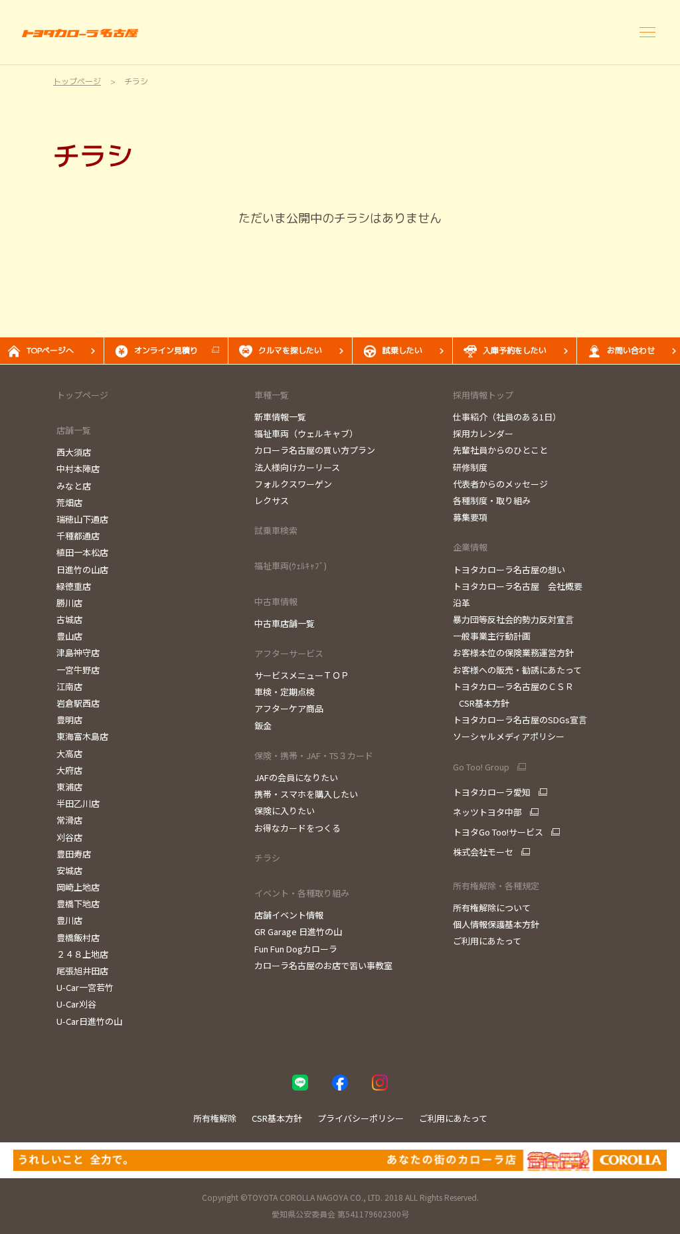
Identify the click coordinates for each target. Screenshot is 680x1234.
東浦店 (69, 786)
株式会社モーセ (483, 852)
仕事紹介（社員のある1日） (507, 416)
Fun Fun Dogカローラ (295, 948)
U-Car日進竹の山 (89, 1021)
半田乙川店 (78, 803)
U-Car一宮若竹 (85, 987)
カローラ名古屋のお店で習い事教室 (323, 965)
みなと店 (73, 486)
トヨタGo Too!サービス (498, 832)
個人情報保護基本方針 (496, 924)
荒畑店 (69, 502)
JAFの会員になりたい (296, 777)
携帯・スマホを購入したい (306, 794)
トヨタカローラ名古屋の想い (509, 569)
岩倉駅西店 (78, 703)
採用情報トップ (483, 395)
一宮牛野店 (78, 669)
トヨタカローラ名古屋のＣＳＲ (513, 686)
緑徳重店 (73, 586)
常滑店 (69, 820)
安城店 (69, 870)
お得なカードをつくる (297, 828)
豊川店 (69, 920)
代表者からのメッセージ (500, 484)
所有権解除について (492, 907)
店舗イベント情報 (288, 915)
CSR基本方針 (481, 703)
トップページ (82, 395)
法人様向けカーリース (297, 467)
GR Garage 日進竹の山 (298, 931)
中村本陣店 (78, 468)
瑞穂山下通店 (82, 519)
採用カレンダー (483, 433)
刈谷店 (69, 837)
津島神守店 (78, 652)
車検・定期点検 (284, 691)
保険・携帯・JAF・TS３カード (313, 755)
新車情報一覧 (280, 416)
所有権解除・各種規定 (496, 885)
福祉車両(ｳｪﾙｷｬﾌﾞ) (290, 565)
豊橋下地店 (78, 903)
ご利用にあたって (487, 940)
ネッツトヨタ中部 (487, 812)
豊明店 (69, 719)
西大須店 (73, 452)
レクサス (271, 500)
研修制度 (470, 467)
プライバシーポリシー (360, 1118)
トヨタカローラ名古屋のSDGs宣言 (520, 719)
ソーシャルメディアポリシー (508, 736)
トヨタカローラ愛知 (492, 792)
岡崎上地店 (78, 887)
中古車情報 (276, 601)
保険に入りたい (284, 810)
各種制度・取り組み (492, 500)
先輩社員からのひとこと (500, 450)
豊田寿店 (73, 853)
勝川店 (69, 602)
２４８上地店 (82, 954)
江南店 (69, 686)
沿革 (461, 602)
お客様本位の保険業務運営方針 (513, 652)
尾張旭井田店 (82, 970)
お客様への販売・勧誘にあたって (517, 669)
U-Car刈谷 (76, 1004)
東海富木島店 (82, 736)
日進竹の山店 (82, 569)
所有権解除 (214, 1118)
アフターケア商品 (288, 708)
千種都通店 (78, 535)
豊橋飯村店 (78, 937)
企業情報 (470, 547)
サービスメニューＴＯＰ (301, 675)
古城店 (69, 619)
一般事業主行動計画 (492, 636)
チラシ (267, 857)
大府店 (69, 770)
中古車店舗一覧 (284, 623)
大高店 (69, 753)
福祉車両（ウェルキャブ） (306, 433)
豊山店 (69, 636)
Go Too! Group (481, 767)
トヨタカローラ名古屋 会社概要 (517, 586)
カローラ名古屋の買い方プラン (314, 450)
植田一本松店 (82, 552)
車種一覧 (271, 395)
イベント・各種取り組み (301, 893)
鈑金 (263, 725)
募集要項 (470, 517)
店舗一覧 (73, 430)
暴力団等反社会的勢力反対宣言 (513, 619)
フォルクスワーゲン (293, 484)
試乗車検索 (276, 530)
